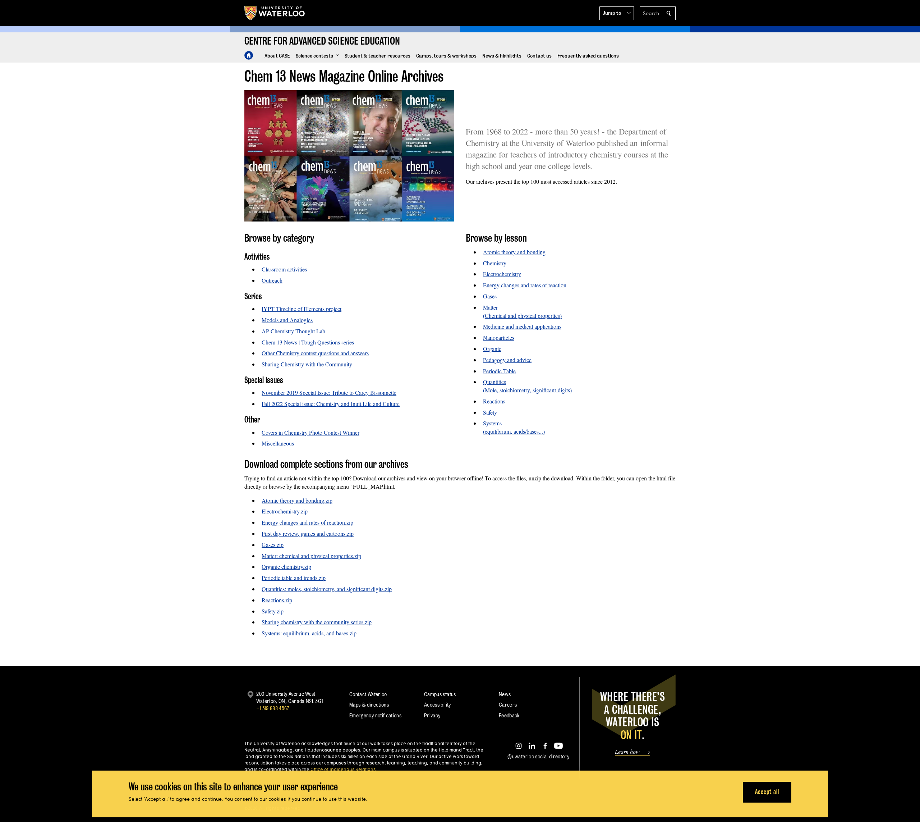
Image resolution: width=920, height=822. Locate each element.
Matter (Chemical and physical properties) (522, 311)
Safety (490, 412)
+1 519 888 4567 (272, 708)
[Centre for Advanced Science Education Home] (248, 55)
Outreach (272, 280)
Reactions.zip (277, 600)
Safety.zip (273, 611)
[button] (617, 13)
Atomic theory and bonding (514, 252)
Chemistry (494, 263)
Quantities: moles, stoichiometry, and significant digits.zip (327, 589)
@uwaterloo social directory (538, 756)
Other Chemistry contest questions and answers (315, 353)
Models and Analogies (287, 320)
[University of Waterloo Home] (274, 13)
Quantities (494, 381)
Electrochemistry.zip (285, 511)
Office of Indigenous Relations (343, 769)
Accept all (767, 791)
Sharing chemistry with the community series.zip (317, 622)
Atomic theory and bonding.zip (297, 500)
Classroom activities (284, 269)
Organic (492, 348)
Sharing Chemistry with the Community (307, 364)
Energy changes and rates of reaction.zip (307, 522)
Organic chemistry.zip (286, 566)
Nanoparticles (498, 337)
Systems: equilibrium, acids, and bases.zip (309, 633)
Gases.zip (273, 544)
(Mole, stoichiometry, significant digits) (527, 390)
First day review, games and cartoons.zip (308, 533)
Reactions (494, 401)
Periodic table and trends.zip (294, 577)
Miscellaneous (278, 443)
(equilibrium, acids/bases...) (514, 431)
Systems (493, 423)
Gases (490, 296)
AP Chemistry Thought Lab (293, 331)
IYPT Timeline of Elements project (301, 308)
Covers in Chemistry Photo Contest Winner (310, 432)
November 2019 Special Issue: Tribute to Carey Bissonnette (329, 392)
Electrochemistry (502, 274)
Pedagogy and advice (507, 360)
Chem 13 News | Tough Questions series (308, 342)
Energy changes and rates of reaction (524, 285)
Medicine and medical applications (522, 326)
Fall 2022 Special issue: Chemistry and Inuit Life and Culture (331, 403)
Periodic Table (499, 371)
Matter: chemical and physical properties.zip (311, 556)
